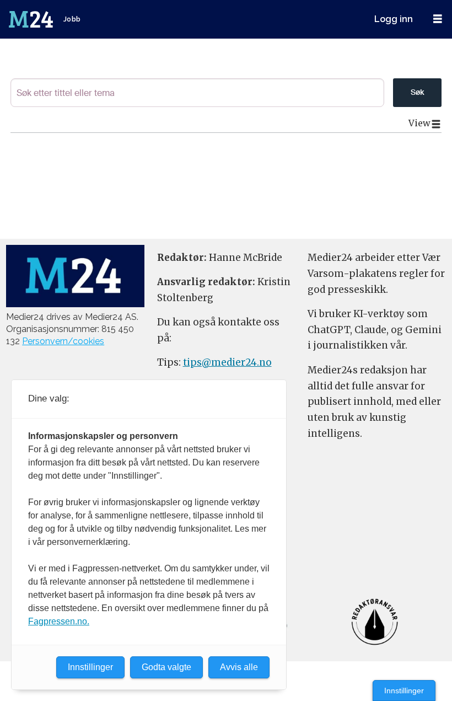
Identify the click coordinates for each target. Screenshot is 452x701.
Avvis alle (239, 667)
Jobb (72, 19)
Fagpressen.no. (58, 621)
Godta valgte (166, 667)
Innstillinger (404, 690)
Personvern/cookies (63, 341)
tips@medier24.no (227, 362)
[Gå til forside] (32, 19)
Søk (417, 92)
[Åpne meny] (437, 19)
